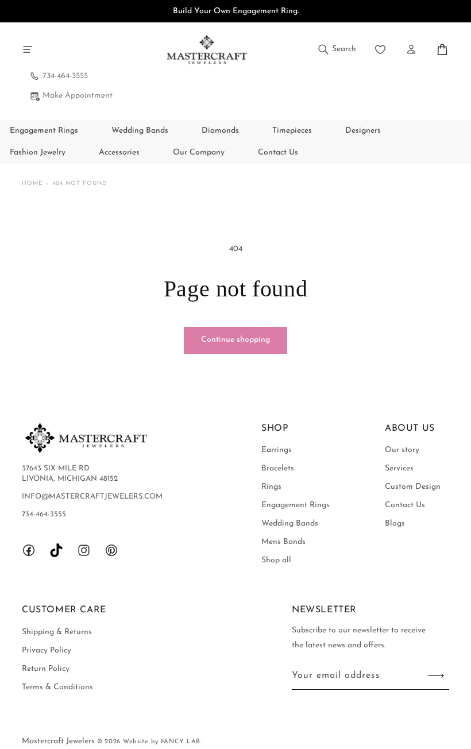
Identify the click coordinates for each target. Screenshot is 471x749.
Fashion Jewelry (37, 152)
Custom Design (413, 486)
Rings (271, 486)
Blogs (395, 523)
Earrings (276, 450)
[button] (27, 49)
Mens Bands (283, 542)
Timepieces (292, 130)
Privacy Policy (46, 650)
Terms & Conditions (57, 687)
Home (32, 183)
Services (399, 468)
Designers (363, 130)
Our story (402, 450)
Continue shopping (235, 339)
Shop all (276, 560)
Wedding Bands (139, 130)
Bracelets (277, 468)
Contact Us (405, 505)
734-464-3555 (65, 76)
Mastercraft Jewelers (59, 741)
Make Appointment (78, 95)
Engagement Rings (44, 130)
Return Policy (46, 669)
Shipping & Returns (57, 632)
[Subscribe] (436, 675)
